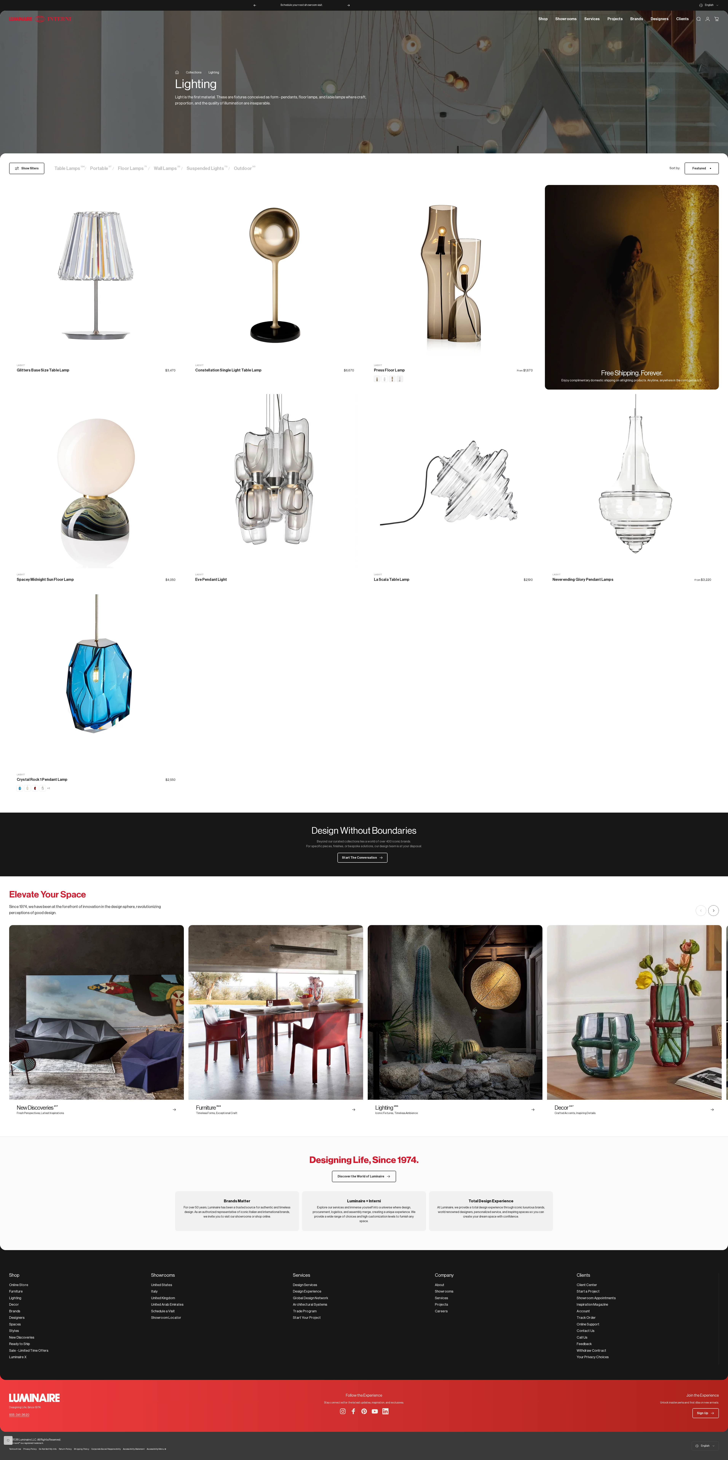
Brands (14, 1311)
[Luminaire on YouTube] (375, 1411)
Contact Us (585, 1330)
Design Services (305, 1285)
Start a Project (588, 1291)
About (439, 1285)
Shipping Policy (81, 1449)
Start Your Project (307, 1317)
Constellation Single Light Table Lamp (228, 370)
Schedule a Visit (163, 1311)
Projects (441, 1304)
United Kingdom (163, 1298)
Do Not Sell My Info (48, 1449)
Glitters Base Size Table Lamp (43, 370)
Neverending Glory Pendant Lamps (583, 580)
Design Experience (307, 1291)
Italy (154, 1291)
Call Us (582, 1337)
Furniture (16, 1291)
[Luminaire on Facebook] (353, 1411)
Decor (14, 1304)
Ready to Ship (19, 1344)
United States (161, 1285)
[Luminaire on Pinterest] (364, 1411)
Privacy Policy (30, 1449)
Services (441, 1298)
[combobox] (709, 5)
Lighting (15, 1298)
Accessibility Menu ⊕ (156, 1449)
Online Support (588, 1324)
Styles (14, 1330)
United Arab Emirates (167, 1304)
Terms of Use (15, 1449)
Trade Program (305, 1311)
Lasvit (21, 365)
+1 (48, 788)
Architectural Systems (310, 1304)
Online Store (18, 1285)
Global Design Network (310, 1298)
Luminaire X (17, 1357)
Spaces (15, 1324)
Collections (194, 72)
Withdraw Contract (591, 1350)
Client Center (587, 1285)
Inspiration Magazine (592, 1304)
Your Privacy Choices (593, 1357)
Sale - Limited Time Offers (28, 1350)
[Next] (348, 5)
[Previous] (255, 5)
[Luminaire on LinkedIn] (385, 1411)
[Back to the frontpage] (177, 72)
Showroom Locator (166, 1317)
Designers (17, 1317)
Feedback (584, 1344)
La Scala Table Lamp (392, 580)
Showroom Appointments (596, 1298)
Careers (441, 1311)
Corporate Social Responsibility (106, 1449)
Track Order (586, 1317)
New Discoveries (21, 1337)
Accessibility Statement (134, 1449)
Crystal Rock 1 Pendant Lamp (42, 780)
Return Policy (65, 1449)
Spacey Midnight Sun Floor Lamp (45, 580)
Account (583, 1311)
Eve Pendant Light (211, 580)
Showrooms (444, 1291)
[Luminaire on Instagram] (343, 1411)
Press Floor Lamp (389, 370)
